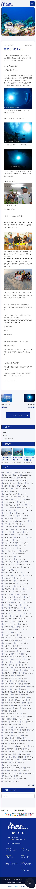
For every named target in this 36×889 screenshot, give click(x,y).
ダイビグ (21, 562)
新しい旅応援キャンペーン (11, 713)
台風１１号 (6, 697)
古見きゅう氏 (16, 686)
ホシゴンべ (23, 624)
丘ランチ (26, 665)
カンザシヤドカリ (8, 526)
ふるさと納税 (26, 488)
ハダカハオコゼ (8, 597)
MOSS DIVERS (26, 475)
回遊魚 (5, 700)
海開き (14, 738)
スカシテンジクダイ (9, 548)
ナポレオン (17, 589)
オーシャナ (25, 518)
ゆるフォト (15, 491)
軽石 (20, 760)
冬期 (15, 678)
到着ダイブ (6, 684)
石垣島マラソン (21, 746)
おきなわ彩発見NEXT (9, 483)
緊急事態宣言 (7, 754)
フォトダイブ (7, 619)
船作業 (5, 757)
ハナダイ (28, 597)
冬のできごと (29, 673)
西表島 (21, 757)
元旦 (17, 670)
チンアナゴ (25, 572)
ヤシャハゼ (6, 654)
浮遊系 (15, 732)
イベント (6, 507)
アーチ (28, 499)
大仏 (25, 703)
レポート (14, 662)
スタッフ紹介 (7, 553)
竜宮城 (20, 749)
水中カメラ (6, 727)
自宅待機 (23, 754)
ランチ (28, 659)
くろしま (13, 486)
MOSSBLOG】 (16, 317)
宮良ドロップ (7, 708)
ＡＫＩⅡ (16, 781)
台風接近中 (6, 694)
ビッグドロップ (24, 610)
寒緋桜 (16, 708)
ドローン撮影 (20, 586)
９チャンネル (7, 781)
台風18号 (23, 689)
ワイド (5, 665)
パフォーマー (26, 605)
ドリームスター (8, 586)
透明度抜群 (28, 760)
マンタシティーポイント (10, 638)
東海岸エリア (14, 722)
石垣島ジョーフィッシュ (17, 743)
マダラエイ (6, 632)
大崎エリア (6, 705)
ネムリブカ (6, 594)
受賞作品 (6, 686)
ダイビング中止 (27, 567)
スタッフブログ (8, 438)
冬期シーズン (24, 678)
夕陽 (28, 700)
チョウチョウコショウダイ (11, 572)
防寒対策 (14, 762)
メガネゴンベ (7, 646)
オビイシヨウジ (23, 516)
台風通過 (25, 694)
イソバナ (21, 505)
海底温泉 (6, 738)
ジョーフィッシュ (22, 545)
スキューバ (21, 548)
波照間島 (31, 730)
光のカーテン (30, 670)
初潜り (25, 681)
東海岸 (5, 722)
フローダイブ (7, 621)
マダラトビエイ (17, 632)
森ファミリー (7, 724)
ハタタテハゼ (23, 594)
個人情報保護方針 (18, 879)
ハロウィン (6, 602)
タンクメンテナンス (9, 562)
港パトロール (7, 740)
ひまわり (15, 488)
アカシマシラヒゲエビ (10, 497)
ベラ (15, 621)
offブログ (6, 480)
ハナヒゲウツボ (8, 600)
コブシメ (31, 537)
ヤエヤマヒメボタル (24, 651)
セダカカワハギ (8, 559)
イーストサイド (8, 510)
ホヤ (14, 627)
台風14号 (14, 689)
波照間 (24, 730)
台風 (24, 686)
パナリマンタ (14, 605)
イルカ (14, 507)
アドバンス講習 (17, 499)
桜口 (23, 722)
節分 (23, 751)
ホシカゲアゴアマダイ (10, 624)
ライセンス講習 (17, 659)
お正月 (5, 486)
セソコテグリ (20, 556)
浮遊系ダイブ (24, 732)
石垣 (31, 740)
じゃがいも (6, 488)
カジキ (32, 521)
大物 (21, 705)
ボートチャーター (24, 627)
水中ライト (26, 727)
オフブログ (15, 518)
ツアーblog (6, 575)
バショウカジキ (17, 602)
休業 (31, 667)
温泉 (20, 738)
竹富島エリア (14, 751)
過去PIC (5, 762)
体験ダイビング (8, 670)
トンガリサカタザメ (9, 583)
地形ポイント (20, 700)
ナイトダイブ (7, 589)
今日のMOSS (17, 667)
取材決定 (28, 684)
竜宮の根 (11, 749)
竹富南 (5, 751)
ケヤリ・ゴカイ (25, 534)
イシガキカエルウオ (9, 502)
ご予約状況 (22, 486)
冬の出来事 (6, 675)
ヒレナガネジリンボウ (10, 610)
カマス (5, 524)
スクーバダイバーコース (10, 551)
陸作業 (22, 762)
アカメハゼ (6, 499)
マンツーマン (21, 640)
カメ (23, 524)
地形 (11, 700)
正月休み (23, 724)
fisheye (16, 475)
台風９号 (15, 697)
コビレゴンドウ (20, 537)
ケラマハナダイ (8, 537)
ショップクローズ (8, 545)
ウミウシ (6, 513)
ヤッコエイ (16, 654)
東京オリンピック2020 (22, 719)
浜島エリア (6, 732)
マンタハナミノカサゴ (28, 638)
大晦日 (15, 705)
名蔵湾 (24, 697)
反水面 (15, 684)
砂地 (4, 749)
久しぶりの (6, 667)
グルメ (15, 534)
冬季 (14, 675)
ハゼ (14, 594)
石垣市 (32, 746)
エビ (13, 513)
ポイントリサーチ (8, 629)
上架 (19, 665)
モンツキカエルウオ (9, 651)
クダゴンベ (6, 534)
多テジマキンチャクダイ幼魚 (12, 703)
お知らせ (6, 432)
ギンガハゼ (17, 532)
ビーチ (5, 613)
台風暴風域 (16, 694)
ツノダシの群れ (29, 575)
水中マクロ (16, 727)
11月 (4, 472)
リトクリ (6, 662)
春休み (30, 716)
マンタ (20, 635)
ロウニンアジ (24, 662)
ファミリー (29, 613)
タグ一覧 (30, 785)
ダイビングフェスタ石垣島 (11, 567)
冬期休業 (6, 681)
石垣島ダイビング (8, 746)
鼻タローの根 (22, 778)
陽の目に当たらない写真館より (12, 768)
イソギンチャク (23, 502)
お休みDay (29, 483)
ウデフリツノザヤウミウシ (24, 510)
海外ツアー (16, 735)
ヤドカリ (25, 654)
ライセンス (6, 659)
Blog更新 (29, 472)
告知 (30, 697)
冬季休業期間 (7, 678)
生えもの (17, 740)
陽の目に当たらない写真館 (11, 765)
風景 (4, 770)
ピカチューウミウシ (16, 613)
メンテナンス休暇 (8, 648)
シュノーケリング (22, 543)
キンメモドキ (7, 532)
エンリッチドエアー (9, 516)
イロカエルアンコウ (25, 507)
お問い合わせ (6, 879)
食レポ (11, 770)
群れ (15, 754)
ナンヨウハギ (28, 589)
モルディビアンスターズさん (12, 297)
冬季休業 (21, 675)
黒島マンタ (19, 776)
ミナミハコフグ (8, 643)
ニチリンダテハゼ (19, 591)
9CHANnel (20, 472)
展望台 (5, 711)
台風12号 (6, 689)
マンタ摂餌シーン (8, 640)
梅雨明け (30, 722)
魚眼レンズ (26, 770)
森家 (15, 724)
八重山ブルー (7, 673)
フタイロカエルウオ (20, 619)
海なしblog (6, 735)
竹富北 (27, 749)
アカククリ (23, 494)
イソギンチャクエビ (9, 505)
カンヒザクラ (21, 526)
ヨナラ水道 (27, 656)
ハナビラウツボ (20, 600)
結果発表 (30, 751)
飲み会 (18, 770)
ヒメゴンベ (29, 608)
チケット (15, 570)
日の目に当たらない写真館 (11, 716)
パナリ (5, 605)
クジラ (26, 532)
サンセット (17, 540)
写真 (15, 673)
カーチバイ (6, 529)
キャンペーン (17, 529)
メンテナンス (18, 646)
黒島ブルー (30, 773)
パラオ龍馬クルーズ (16, 608)
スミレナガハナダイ (20, 553)
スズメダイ (24, 551)
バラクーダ (29, 602)
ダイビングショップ (9, 564)
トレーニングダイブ (22, 581)
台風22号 (6, 692)
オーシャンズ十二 (8, 521)
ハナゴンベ (19, 597)
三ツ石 (12, 665)
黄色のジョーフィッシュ (10, 773)
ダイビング (30, 562)
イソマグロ (30, 505)
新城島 (24, 713)
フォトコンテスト (27, 616)
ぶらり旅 (6, 491)
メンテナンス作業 (22, 648)
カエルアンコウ (21, 521)
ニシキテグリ (7, 591)
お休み (21, 483)
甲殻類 (25, 740)
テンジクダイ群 (20, 578)
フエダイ (6, 616)
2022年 (11, 472)
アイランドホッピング (10, 494)
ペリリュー (23, 621)
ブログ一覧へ (17, 415)
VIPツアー (15, 480)
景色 (4, 719)
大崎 (31, 703)
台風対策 (31, 692)
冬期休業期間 (16, 681)
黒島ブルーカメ (8, 776)
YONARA (24, 480)
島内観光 (13, 711)
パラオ (5, 608)
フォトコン (15, 616)
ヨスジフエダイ (16, 656)
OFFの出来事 (22, 478)
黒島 (22, 773)
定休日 (28, 705)
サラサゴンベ (7, 540)
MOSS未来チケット (9, 478)
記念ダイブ (30, 757)
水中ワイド (6, 730)
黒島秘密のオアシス (9, 778)
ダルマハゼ (6, 570)
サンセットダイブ (8, 543)
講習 (4, 760)
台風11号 (31, 686)
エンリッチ (21, 513)
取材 (21, 684)
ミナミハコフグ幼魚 (22, 643)
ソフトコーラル (20, 559)
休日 (25, 667)
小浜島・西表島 (26, 708)
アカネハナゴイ (24, 497)
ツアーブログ (17, 575)
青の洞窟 (28, 768)
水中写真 (15, 730)
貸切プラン (12, 760)
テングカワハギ (8, 578)
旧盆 (23, 716)
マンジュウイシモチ (9, 635)
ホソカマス (6, 627)
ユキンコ (6, 656)
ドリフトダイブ (23, 583)
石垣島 (5, 743)
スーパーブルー (8, 556)
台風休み (23, 692)
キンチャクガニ (29, 529)
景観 (10, 719)
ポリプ (19, 629)
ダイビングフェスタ (24, 564)
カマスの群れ (14, 524)
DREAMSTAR (7, 475)
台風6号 (14, 692)
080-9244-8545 (15, 843)
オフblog (6, 518)
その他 (5, 435)
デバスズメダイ (8, 581)
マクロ (26, 629)
